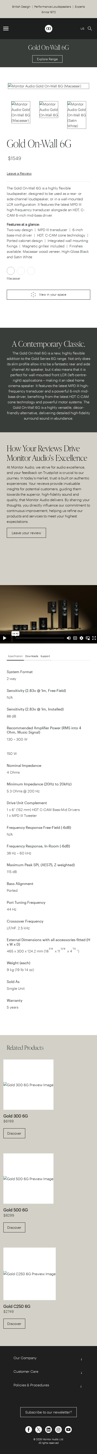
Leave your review (26, 533)
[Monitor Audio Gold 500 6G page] (28, 1178)
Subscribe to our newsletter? (48, 1412)
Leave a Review (19, 173)
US (82, 28)
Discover (14, 1133)
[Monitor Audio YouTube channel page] (68, 1429)
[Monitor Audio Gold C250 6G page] (29, 1273)
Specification (15, 656)
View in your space (52, 294)
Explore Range (47, 59)
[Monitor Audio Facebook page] (29, 1429)
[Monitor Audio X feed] (39, 1429)
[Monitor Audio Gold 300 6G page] (28, 1084)
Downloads (31, 656)
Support (45, 656)
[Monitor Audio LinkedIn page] (49, 1429)
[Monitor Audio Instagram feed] (59, 1429)
